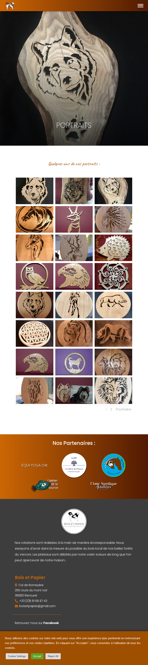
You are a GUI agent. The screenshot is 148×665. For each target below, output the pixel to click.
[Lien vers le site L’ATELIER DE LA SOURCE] (44, 485)
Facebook (51, 623)
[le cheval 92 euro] (34, 403)
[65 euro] (34, 317)
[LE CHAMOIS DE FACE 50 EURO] (34, 260)
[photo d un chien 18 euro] (74, 403)
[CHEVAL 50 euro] (34, 231)
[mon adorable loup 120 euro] (113, 403)
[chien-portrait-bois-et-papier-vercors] (113, 203)
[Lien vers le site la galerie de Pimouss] (74, 465)
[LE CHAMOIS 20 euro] (74, 317)
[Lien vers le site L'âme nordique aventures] (103, 485)
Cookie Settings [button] (17, 656)
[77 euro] (113, 289)
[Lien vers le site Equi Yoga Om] (34, 465)
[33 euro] (34, 289)
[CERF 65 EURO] (74, 260)
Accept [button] (37, 656)
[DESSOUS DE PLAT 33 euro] (74, 345)
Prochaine (123, 409)
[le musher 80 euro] (113, 374)
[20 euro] (113, 317)
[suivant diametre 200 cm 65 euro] (34, 345)
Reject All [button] (53, 656)
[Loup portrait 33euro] (34, 203)
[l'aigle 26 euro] (34, 374)
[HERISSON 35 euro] (113, 260)
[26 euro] (74, 289)
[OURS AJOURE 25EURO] (113, 345)
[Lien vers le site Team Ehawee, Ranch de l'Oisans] (113, 465)
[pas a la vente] (74, 203)
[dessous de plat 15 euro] (74, 374)
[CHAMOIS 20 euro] (74, 231)
